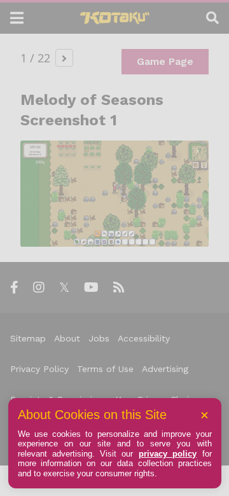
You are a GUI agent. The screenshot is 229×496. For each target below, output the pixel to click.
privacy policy (168, 453)
